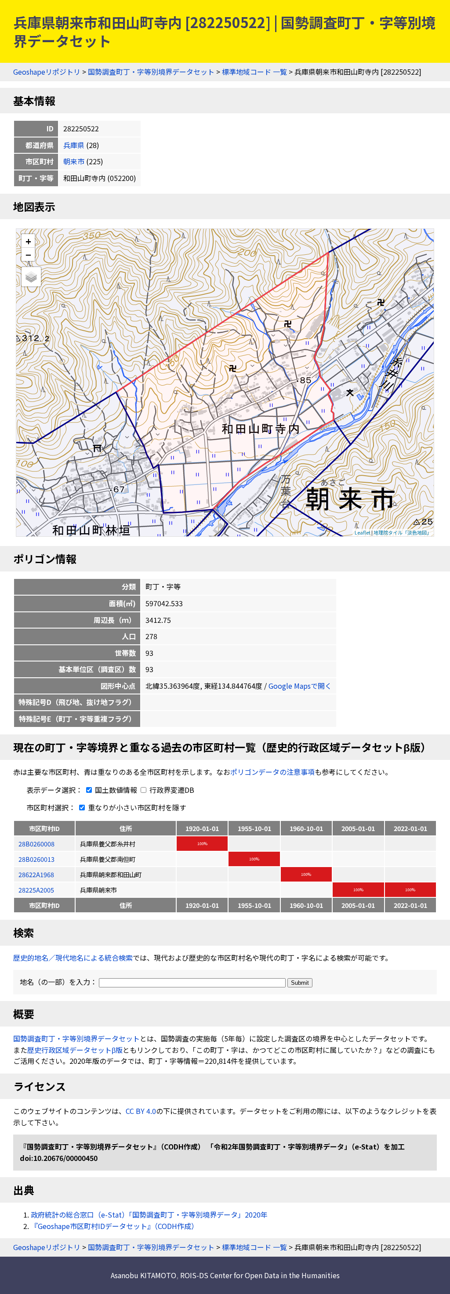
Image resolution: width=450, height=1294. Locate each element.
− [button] (28, 254)
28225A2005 (36, 889)
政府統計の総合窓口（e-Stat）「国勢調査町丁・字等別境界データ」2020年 (149, 1214)
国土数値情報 (116, 789)
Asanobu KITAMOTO (143, 1275)
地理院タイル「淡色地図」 (403, 532)
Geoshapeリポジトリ (46, 71)
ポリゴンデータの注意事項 (272, 771)
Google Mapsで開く (300, 685)
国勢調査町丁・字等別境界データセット (151, 71)
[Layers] (31, 276)
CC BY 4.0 (141, 1111)
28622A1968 (36, 874)
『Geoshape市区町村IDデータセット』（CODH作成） (114, 1226)
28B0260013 (36, 859)
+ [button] (28, 241)
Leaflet (362, 532)
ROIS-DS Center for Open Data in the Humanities (260, 1275)
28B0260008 (36, 843)
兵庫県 (73, 145)
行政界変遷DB (171, 789)
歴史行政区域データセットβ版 (75, 1050)
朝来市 (73, 161)
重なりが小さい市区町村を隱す (136, 807)
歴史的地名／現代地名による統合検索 (73, 957)
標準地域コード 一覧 (254, 71)
